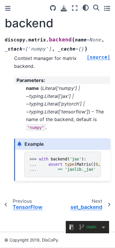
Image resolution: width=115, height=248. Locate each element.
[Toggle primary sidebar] (7, 8)
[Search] (96, 7)
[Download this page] (63, 8)
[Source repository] (52, 8)
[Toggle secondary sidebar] (107, 8)
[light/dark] (85, 7)
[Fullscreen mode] (74, 8)
